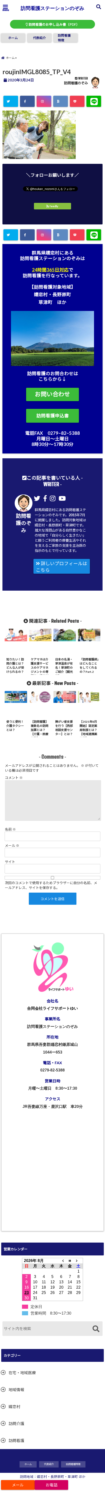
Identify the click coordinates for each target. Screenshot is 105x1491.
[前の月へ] (61, 1260)
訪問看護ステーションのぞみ (52, 8)
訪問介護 (16, 1423)
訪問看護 (16, 1440)
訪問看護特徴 (64, 37)
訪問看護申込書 (52, 415)
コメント (14, 778)
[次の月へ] (78, 1260)
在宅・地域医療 (22, 1372)
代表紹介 (39, 38)
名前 (10, 829)
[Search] (95, 1329)
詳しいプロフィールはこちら (61, 567)
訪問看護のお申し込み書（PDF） (54, 24)
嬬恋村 (14, 1406)
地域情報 (16, 1389)
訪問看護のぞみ (76, 83)
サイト (10, 862)
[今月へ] (69, 1260)
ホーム (13, 38)
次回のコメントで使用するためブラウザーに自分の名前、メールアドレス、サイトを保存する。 (51, 885)
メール (12, 845)
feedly (54, 206)
